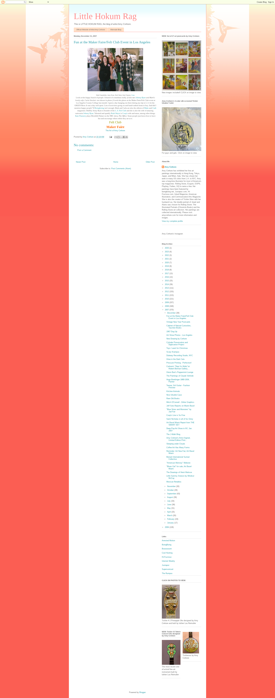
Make (146, 108)
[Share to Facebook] (123, 137)
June (169, 504)
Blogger (142, 692)
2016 (167, 277)
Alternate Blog (115, 30)
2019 (167, 266)
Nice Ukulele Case (174, 395)
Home (115, 162)
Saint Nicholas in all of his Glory (179, 419)
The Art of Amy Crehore (115, 130)
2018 (167, 270)
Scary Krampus (172, 352)
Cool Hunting (167, 553)
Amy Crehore (170, 167)
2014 (167, 284)
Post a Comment (84, 150)
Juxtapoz (165, 565)
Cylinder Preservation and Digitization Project (177, 343)
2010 (167, 299)
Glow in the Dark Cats (175, 359)
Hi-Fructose (166, 557)
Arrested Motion (168, 540)
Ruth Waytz (115, 113)
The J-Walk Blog (173, 434)
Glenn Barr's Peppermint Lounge (179, 372)
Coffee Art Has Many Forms (178, 447)
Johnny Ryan (140, 97)
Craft (154, 108)
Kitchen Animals (173, 391)
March (170, 515)
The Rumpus (167, 573)
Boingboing (99, 108)
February (171, 519)
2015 (167, 281)
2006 (167, 527)
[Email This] (115, 137)
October (170, 490)
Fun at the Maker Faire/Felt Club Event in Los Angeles (179, 317)
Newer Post (81, 162)
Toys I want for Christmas (177, 348)
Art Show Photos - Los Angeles (179, 335)
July (169, 501)
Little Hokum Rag (105, 16)
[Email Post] (110, 137)
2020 (167, 262)
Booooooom (167, 549)
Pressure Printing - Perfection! (178, 363)
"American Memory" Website (178, 463)
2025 (167, 248)
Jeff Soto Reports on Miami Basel (180, 406)
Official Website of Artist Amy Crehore (90, 30)
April (169, 512)
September (172, 494)
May (169, 508)
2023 (167, 252)
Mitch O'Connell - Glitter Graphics (180, 402)
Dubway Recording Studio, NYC (179, 355)
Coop (132, 95)
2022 (167, 255)
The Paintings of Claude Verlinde (180, 376)
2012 (167, 291)
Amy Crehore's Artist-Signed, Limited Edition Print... (178, 439)
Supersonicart (167, 569)
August (170, 497)
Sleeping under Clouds (175, 444)
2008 (167, 306)
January (170, 523)
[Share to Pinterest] (126, 137)
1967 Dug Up (171, 331)
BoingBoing (166, 545)
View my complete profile (172, 221)
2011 (167, 295)
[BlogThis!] (118, 137)
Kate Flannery (80, 116)
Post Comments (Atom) (121, 168)
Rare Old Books (173, 398)
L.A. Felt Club (120, 111)
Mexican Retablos (173, 482)
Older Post (150, 162)
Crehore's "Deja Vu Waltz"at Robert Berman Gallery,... (178, 367)
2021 (167, 259)
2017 (167, 273)
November (171, 486)
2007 (167, 310)
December (171, 313)
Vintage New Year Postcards (178, 322)
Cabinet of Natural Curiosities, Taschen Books (178, 327)
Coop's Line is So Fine (175, 415)
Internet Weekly (168, 561)
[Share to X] (121, 137)
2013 (167, 288)
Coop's (125, 113)
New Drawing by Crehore (176, 339)
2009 (167, 302)
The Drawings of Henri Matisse (179, 472)
